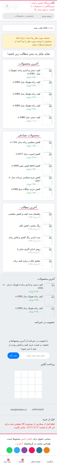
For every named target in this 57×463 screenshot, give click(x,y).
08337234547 (33, 427)
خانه (51, 28)
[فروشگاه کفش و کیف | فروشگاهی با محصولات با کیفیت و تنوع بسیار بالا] (42, 6)
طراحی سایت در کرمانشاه (37, 443)
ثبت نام (13, 355)
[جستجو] (5, 16)
